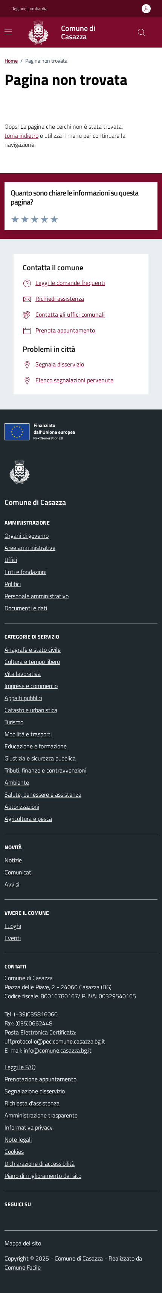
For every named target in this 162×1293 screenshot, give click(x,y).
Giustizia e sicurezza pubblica (40, 758)
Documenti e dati (26, 608)
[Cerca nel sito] (142, 32)
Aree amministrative (30, 547)
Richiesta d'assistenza (32, 1103)
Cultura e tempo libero (32, 661)
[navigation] (8, 31)
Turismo (14, 722)
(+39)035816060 (36, 1014)
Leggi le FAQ (20, 1066)
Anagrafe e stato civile (33, 649)
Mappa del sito (23, 1243)
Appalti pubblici (23, 697)
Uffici (11, 559)
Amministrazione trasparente (41, 1115)
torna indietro (21, 135)
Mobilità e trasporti (28, 734)
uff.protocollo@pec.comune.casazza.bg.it (55, 1041)
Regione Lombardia (29, 8)
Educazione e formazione (36, 746)
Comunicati (18, 872)
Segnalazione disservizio (35, 1091)
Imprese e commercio (31, 685)
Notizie (13, 860)
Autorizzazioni (22, 806)
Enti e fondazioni (25, 571)
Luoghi (13, 925)
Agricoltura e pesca (28, 818)
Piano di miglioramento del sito (43, 1175)
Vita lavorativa (23, 673)
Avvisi (12, 884)
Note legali (18, 1139)
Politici (13, 583)
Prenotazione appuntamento (40, 1079)
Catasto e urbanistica (31, 709)
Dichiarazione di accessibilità (40, 1163)
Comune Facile (23, 1267)
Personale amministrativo (37, 595)
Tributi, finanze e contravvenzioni (45, 770)
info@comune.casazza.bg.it (58, 1050)
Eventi (13, 937)
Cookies (14, 1151)
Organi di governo (27, 535)
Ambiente (17, 782)
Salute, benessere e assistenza (43, 794)
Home (11, 61)
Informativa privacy (29, 1127)
